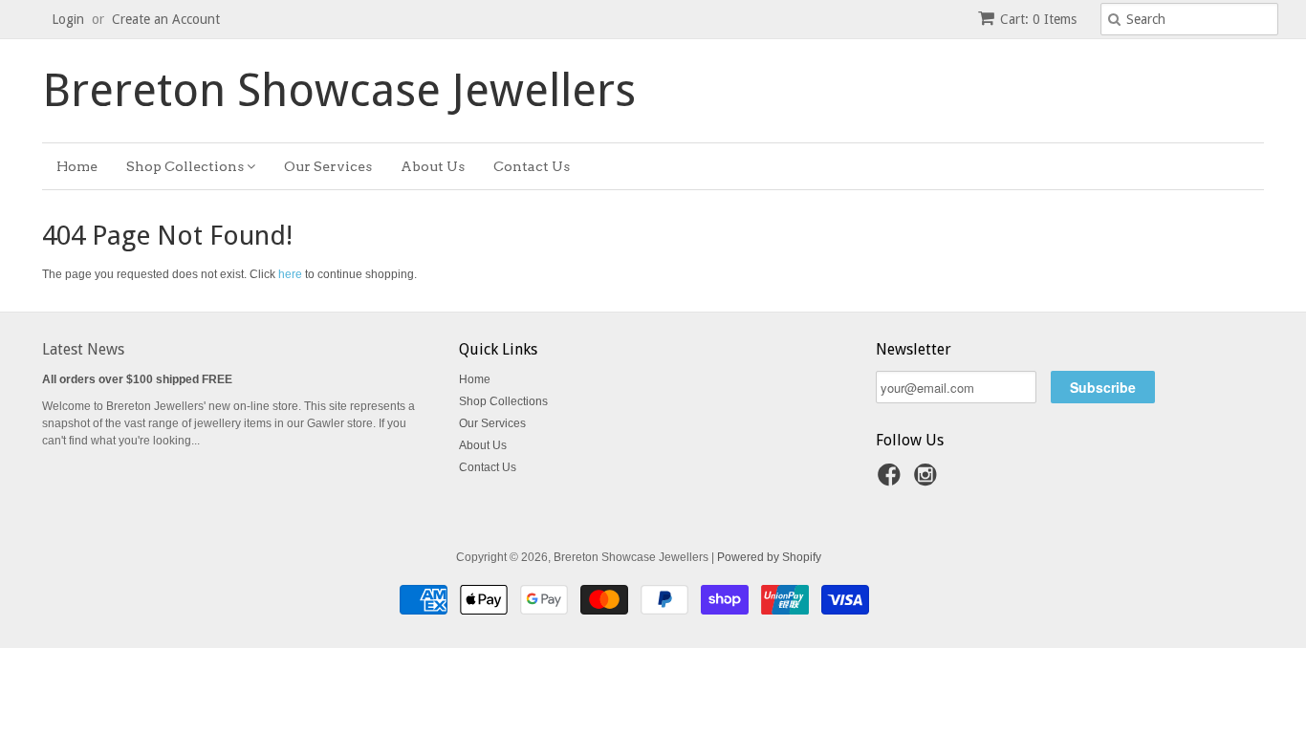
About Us (433, 166)
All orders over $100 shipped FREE (137, 379)
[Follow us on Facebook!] (892, 481)
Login (68, 19)
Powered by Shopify (769, 557)
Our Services (328, 166)
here (290, 274)
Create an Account (166, 19)
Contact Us (531, 166)
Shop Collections (186, 166)
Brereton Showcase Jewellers (339, 91)
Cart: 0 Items (1038, 19)
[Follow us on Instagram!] (928, 481)
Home (77, 166)
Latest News (83, 349)
